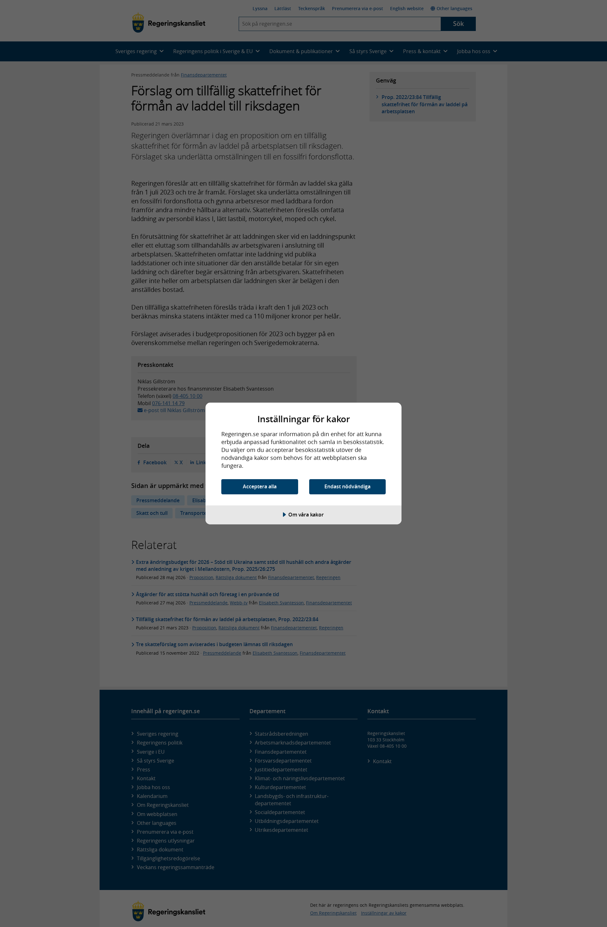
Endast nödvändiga (347, 486)
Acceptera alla (260, 486)
